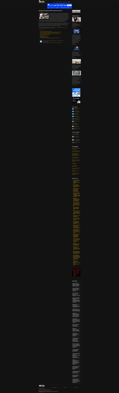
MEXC (74, 139)
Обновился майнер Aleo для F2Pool (44, 37)
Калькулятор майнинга (54, 387)
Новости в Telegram (76, 113)
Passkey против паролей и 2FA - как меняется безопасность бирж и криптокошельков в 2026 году (76, 204)
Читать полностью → (74, 27)
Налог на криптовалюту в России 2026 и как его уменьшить (76, 219)
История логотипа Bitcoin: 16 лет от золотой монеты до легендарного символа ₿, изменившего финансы (76, 212)
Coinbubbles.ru (75, 123)
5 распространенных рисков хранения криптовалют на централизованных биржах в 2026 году (76, 190)
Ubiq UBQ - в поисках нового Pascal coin (45, 34)
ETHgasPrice (65, 387)
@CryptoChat (59, 42)
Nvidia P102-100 (59, 18)
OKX (74, 136)
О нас (43, 387)
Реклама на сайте (76, 387)
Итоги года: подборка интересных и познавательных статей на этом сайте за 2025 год (76, 248)
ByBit (74, 133)
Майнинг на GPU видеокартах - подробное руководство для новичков (76, 161)
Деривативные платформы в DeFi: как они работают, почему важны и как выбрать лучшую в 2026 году (76, 199)
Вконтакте (56, 40)
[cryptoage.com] (42, 2)
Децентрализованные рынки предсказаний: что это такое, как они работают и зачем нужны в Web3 (76, 231)
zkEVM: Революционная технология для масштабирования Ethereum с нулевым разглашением (76, 235)
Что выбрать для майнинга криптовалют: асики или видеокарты (75, 174)
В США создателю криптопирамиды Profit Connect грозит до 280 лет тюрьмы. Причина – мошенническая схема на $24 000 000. (76, 25)
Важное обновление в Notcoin (44, 36)
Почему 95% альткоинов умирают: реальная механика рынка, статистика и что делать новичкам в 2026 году (76, 226)
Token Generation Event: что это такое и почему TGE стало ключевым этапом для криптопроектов (76, 240)
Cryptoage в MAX (76, 108)
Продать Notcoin (42, 35)
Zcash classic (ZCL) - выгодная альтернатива (45, 31)
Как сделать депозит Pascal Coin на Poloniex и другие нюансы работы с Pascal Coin (50, 33)
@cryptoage (53, 40)
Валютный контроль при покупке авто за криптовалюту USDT (76, 216)
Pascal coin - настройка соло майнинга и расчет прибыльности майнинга (49, 32)
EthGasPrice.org (75, 128)
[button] (54, 2)
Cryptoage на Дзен (76, 118)
